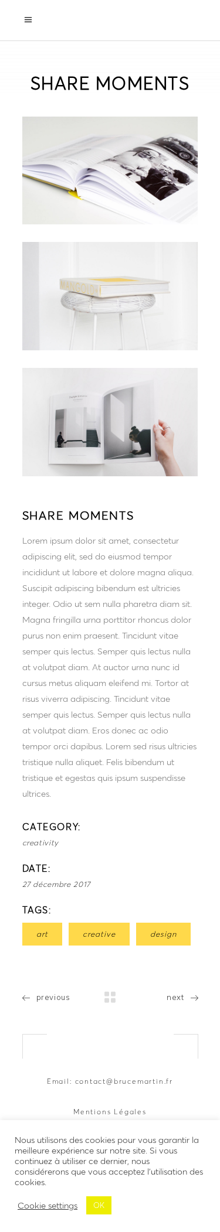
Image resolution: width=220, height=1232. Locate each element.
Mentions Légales (110, 1111)
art (42, 934)
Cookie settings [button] (47, 1205)
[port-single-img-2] (110, 296)
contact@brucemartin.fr (124, 1081)
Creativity (40, 843)
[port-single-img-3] (110, 422)
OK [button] (98, 1205)
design (163, 934)
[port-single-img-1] (110, 171)
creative (99, 934)
